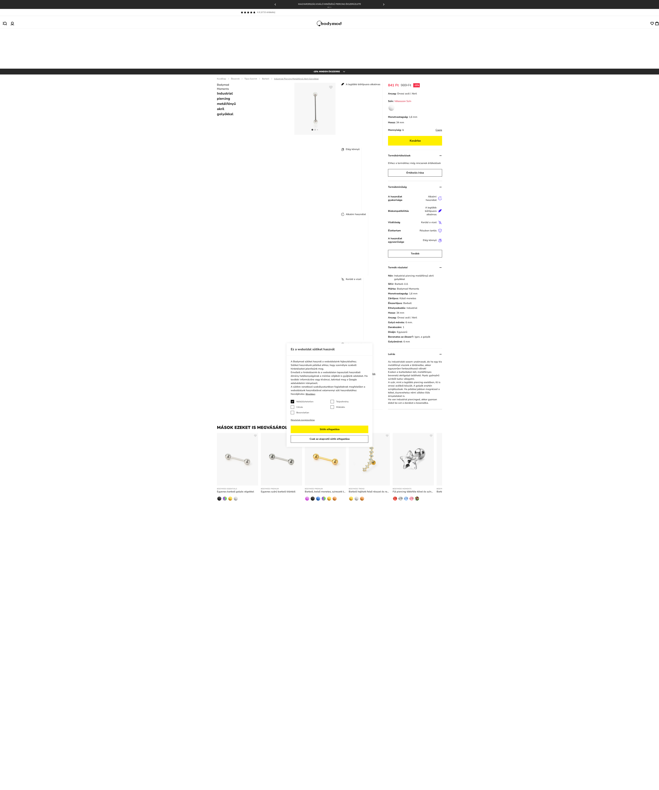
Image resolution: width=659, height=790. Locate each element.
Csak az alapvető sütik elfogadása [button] (330, 439)
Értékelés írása (415, 172)
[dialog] (329, 395)
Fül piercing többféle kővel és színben (413, 491)
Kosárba (415, 141)
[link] (391, 107)
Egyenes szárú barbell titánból (278, 491)
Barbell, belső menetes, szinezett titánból (325, 491)
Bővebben (310, 394)
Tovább (415, 253)
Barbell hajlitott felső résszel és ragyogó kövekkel (369, 491)
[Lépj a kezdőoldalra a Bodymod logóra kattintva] (332, 23)
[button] (329, 7)
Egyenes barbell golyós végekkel (235, 491)
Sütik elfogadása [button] (329, 429)
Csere (439, 130)
